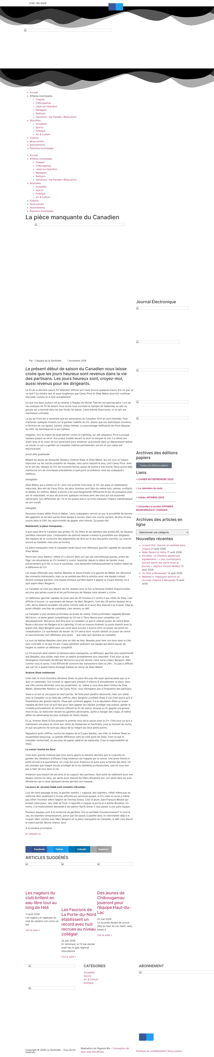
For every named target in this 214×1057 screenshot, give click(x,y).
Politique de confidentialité (151, 1051)
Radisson (41, 113)
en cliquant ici (33, 833)
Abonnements (37, 144)
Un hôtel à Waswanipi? (154, 573)
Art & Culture (43, 134)
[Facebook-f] (112, 6)
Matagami (41, 109)
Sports (39, 127)
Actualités (41, 123)
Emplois (34, 137)
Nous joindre (37, 141)
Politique (40, 130)
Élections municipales (42, 148)
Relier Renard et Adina (154, 552)
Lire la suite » (32, 930)
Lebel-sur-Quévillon (46, 106)
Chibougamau (43, 102)
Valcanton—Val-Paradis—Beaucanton (56, 116)
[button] (65, 151)
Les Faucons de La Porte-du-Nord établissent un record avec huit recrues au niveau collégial (78, 922)
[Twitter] (119, 6)
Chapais (40, 99)
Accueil (34, 92)
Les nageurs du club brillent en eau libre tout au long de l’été (41, 900)
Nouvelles (35, 120)
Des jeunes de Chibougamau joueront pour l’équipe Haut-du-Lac (114, 902)
